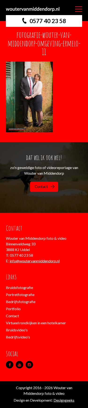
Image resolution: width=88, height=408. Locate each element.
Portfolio (13, 308)
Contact (41, 186)
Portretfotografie (20, 294)
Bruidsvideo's (17, 330)
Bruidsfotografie (19, 287)
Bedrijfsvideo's (18, 337)
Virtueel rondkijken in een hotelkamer (36, 323)
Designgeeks (64, 400)
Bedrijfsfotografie (20, 301)
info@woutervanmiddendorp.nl (35, 261)
